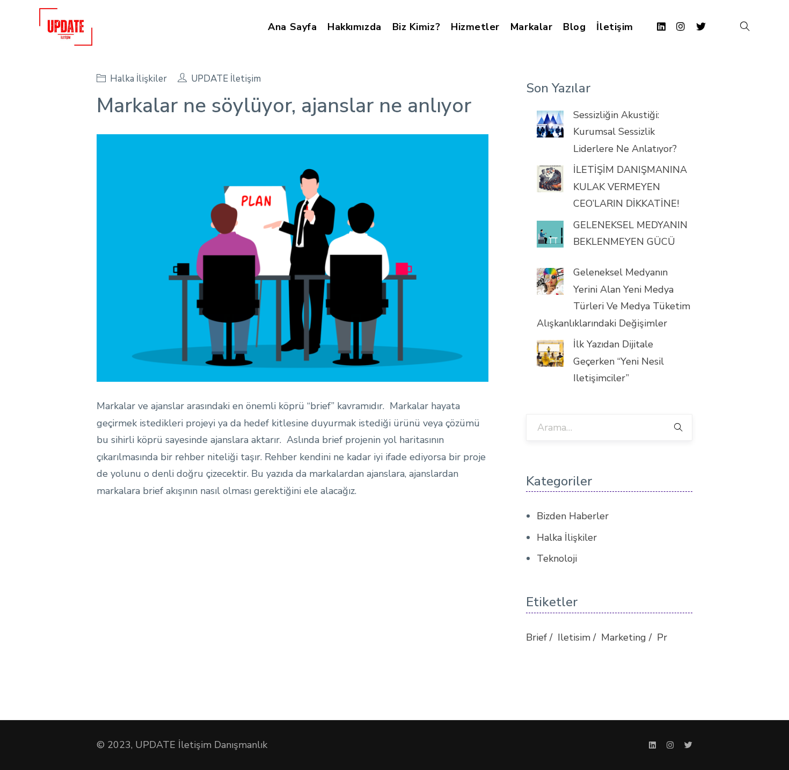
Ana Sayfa (292, 26)
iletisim (574, 637)
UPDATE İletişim (226, 78)
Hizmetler (475, 26)
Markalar (531, 26)
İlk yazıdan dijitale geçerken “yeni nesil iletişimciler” (618, 361)
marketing (623, 637)
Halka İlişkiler (138, 78)
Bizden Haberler (573, 516)
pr (662, 637)
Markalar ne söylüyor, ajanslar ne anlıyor (284, 105)
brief (536, 637)
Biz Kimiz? (416, 26)
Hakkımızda (354, 26)
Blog (574, 26)
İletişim (614, 26)
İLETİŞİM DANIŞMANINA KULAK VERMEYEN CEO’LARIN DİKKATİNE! (630, 186)
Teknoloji (557, 558)
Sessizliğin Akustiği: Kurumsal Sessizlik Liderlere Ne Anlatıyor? (625, 131)
